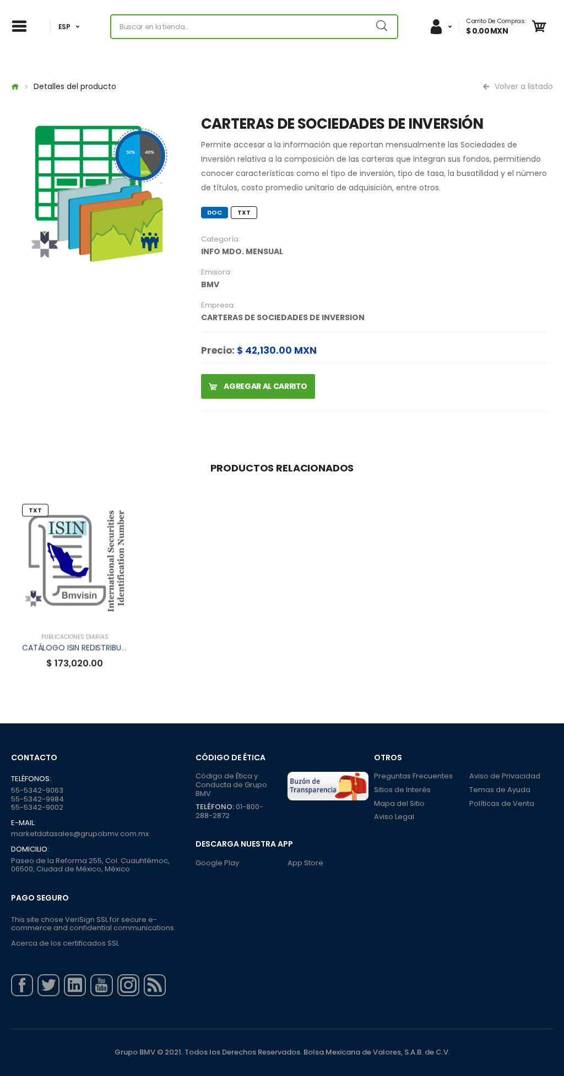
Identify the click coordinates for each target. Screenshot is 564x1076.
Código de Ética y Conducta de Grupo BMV (231, 784)
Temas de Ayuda (499, 789)
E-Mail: (23, 823)
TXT (244, 212)
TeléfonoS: (31, 779)
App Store (305, 863)
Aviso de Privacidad (504, 776)
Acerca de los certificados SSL (65, 943)
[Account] (441, 26)
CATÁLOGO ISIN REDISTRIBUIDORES (84, 647)
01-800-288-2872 (229, 811)
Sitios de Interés (402, 789)
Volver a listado (522, 86)
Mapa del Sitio (399, 803)
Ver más (74, 612)
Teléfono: (215, 806)
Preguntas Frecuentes (413, 776)
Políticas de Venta (501, 803)
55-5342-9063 (37, 790)
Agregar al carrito (265, 386)
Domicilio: (30, 849)
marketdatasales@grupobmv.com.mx (80, 833)
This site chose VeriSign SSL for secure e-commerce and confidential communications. (93, 924)
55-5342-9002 (37, 807)
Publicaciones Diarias (75, 637)
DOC (214, 212)
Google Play (217, 863)
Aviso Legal (394, 816)
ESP (64, 26)
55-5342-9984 (37, 799)
